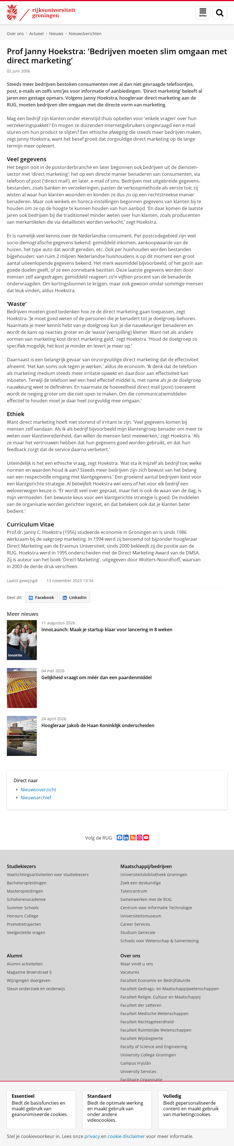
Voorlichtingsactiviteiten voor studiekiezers (48, 874)
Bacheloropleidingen (27, 882)
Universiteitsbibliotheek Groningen (153, 874)
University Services (138, 1071)
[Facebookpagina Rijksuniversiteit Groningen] (119, 838)
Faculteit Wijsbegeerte (141, 1038)
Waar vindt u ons (136, 964)
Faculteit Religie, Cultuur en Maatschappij (160, 997)
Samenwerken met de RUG (146, 899)
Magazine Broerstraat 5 (29, 972)
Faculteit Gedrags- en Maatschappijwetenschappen (169, 988)
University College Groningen (148, 1055)
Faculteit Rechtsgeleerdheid (147, 1021)
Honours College (22, 916)
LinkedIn (77, 597)
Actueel (36, 33)
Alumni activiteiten (25, 964)
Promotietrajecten (24, 924)
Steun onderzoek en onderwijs (36, 988)
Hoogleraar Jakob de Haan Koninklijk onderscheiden (97, 725)
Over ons (15, 33)
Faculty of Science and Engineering (153, 1046)
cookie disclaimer (126, 1136)
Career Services (135, 924)
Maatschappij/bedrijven (146, 866)
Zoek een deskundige (140, 882)
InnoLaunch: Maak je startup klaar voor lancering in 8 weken (106, 629)
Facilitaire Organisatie (141, 1079)
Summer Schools (23, 907)
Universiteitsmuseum (140, 916)
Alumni (14, 956)
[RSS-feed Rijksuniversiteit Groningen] (133, 838)
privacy (92, 1136)
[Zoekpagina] (219, 13)
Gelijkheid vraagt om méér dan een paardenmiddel (96, 677)
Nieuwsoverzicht (38, 789)
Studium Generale (137, 932)
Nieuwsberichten (85, 33)
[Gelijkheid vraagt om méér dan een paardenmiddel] (22, 688)
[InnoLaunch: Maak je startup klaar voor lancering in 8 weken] (22, 640)
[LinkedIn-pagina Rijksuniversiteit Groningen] (126, 838)
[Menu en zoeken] (202, 13)
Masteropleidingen (25, 891)
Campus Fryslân (135, 1063)
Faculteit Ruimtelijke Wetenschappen (155, 1030)
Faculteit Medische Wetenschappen (154, 1013)
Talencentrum (133, 891)
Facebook (44, 597)
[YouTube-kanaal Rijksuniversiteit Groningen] (146, 838)
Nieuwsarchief (36, 797)
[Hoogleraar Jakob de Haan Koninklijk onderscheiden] (22, 736)
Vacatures (129, 972)
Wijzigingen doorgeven (29, 980)
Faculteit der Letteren (141, 1005)
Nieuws (56, 33)
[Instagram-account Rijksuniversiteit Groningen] (139, 838)
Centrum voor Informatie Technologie (156, 907)
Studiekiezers (21, 866)
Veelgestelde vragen (26, 932)
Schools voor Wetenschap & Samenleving (159, 940)
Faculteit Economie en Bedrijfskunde (155, 980)
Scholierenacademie (26, 899)
